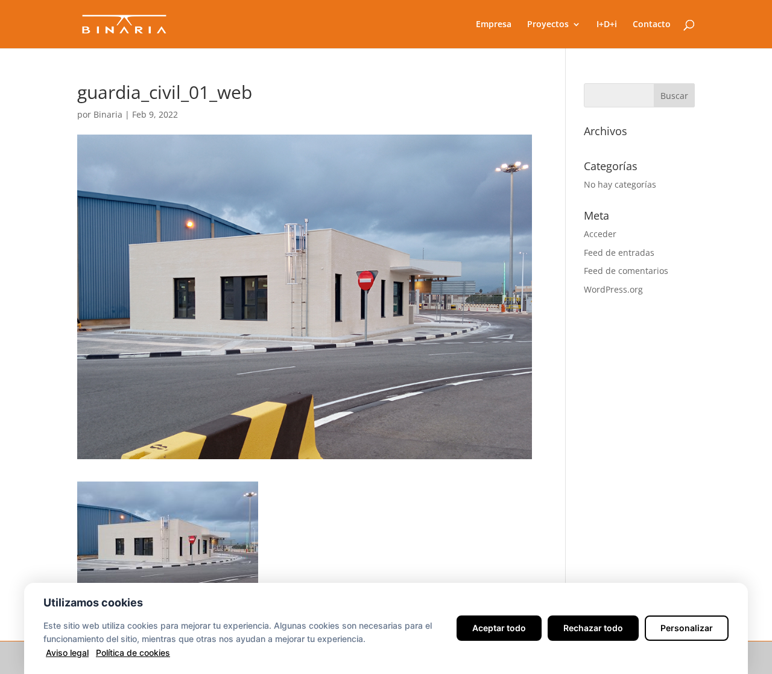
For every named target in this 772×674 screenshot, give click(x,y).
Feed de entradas (619, 252)
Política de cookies (133, 652)
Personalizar (686, 628)
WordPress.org (613, 289)
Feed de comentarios (626, 270)
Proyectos (548, 25)
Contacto (652, 25)
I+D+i (606, 25)
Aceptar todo (499, 628)
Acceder (600, 234)
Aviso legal (67, 652)
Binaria (107, 114)
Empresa (493, 25)
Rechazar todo (593, 628)
